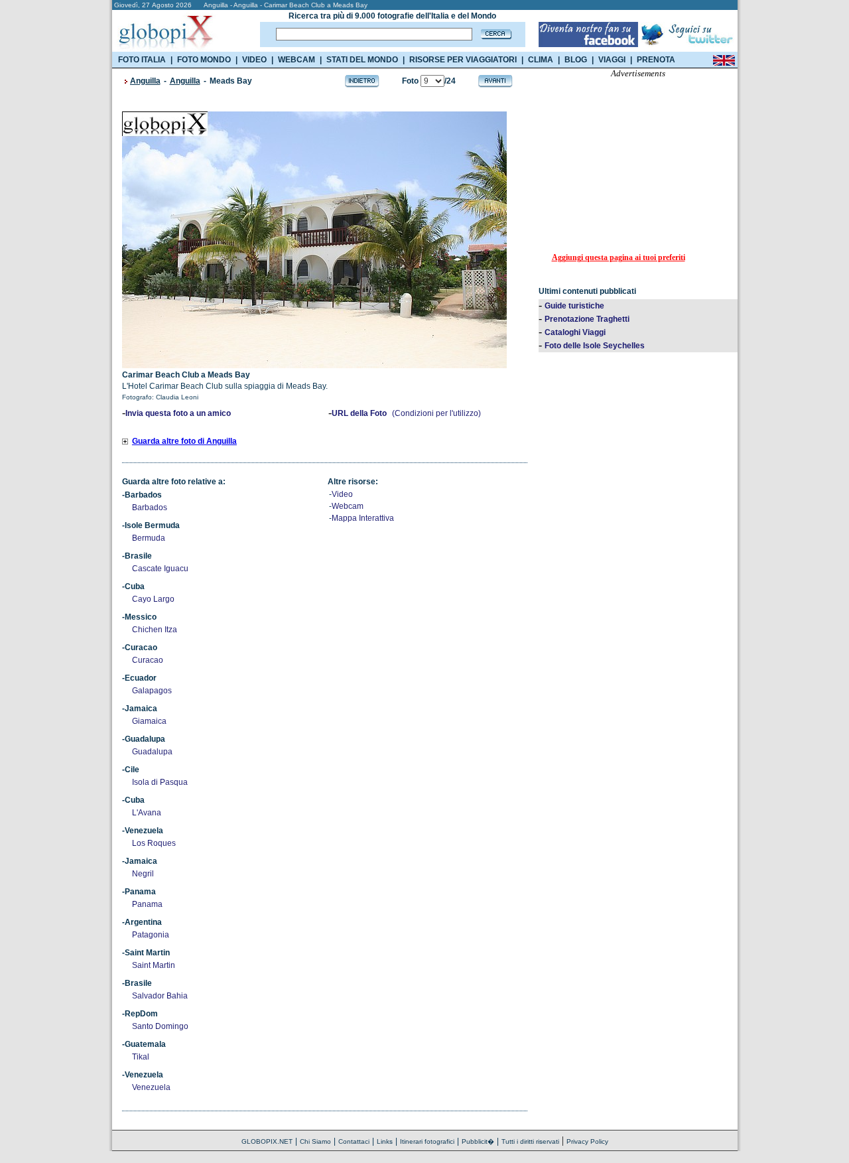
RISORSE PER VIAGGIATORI (463, 59)
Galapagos (152, 690)
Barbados (149, 507)
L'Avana (146, 812)
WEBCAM (296, 59)
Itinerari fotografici (427, 1141)
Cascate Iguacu (160, 568)
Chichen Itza (154, 629)
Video (342, 494)
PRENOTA (656, 59)
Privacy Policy (587, 1141)
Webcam (347, 506)
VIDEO (254, 59)
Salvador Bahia (160, 995)
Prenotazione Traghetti (587, 319)
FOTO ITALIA (142, 59)
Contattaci (353, 1141)
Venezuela (151, 1087)
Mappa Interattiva (363, 518)
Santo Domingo (160, 1026)
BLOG (575, 59)
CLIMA (540, 59)
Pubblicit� (478, 1141)
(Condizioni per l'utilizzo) (436, 413)
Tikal (140, 1056)
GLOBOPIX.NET (267, 1141)
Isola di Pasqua (160, 782)
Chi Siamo (315, 1141)
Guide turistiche (574, 305)
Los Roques (154, 843)
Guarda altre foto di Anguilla (184, 441)
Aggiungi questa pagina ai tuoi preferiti (618, 257)
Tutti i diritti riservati (530, 1141)
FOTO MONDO (204, 59)
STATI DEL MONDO (362, 59)
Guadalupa (152, 751)
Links (385, 1141)
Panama (147, 904)
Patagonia (150, 934)
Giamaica (149, 721)
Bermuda (148, 538)
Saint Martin (153, 965)
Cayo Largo (153, 599)
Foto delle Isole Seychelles (595, 345)
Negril (143, 873)
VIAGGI (611, 59)
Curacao (147, 660)
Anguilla (145, 81)
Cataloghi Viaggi (575, 332)
